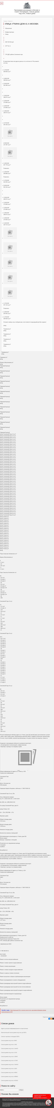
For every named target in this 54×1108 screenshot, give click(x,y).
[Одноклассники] (51, 1019)
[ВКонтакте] (49, 1019)
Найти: (2, 1090)
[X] (53, 1019)
